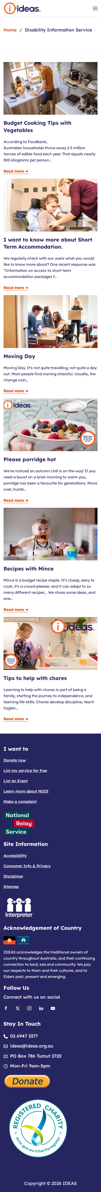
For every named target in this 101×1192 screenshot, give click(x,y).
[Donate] (27, 1081)
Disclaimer (13, 876)
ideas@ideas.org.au (31, 1046)
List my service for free (25, 770)
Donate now (15, 760)
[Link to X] (17, 1007)
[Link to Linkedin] (41, 1007)
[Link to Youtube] (52, 1007)
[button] (95, 8)
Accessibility (15, 855)
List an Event (16, 780)
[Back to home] (22, 8)
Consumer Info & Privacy (27, 866)
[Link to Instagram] (29, 1007)
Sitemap (11, 886)
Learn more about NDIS (26, 791)
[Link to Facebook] (6, 1007)
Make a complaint (20, 801)
